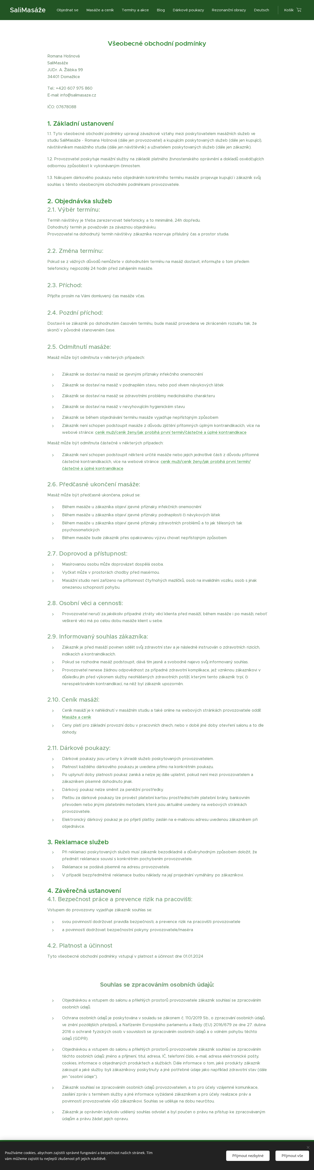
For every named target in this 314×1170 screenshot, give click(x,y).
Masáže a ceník (76, 717)
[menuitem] (68, 10)
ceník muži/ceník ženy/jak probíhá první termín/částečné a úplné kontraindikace (171, 432)
